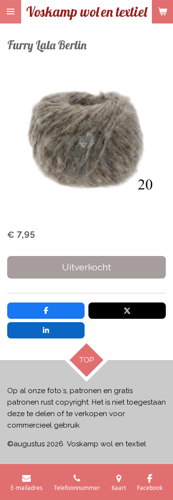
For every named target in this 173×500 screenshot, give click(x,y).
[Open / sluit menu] (10, 11)
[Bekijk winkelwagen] (162, 11)
